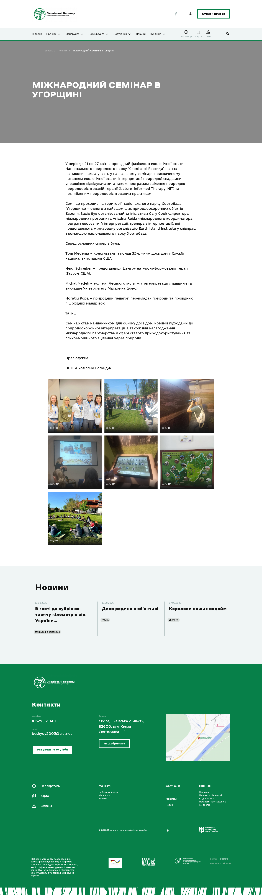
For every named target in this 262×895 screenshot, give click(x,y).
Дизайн (214, 859)
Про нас (51, 34)
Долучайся (120, 34)
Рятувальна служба (52, 750)
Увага (208, 36)
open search (228, 34)
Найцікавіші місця (108, 792)
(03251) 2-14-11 (45, 721)
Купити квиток (213, 14)
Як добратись (114, 743)
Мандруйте (72, 34)
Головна (37, 34)
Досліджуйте (96, 34)
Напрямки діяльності (210, 795)
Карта (198, 36)
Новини (141, 34)
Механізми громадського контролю (212, 803)
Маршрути (104, 795)
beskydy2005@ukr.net (52, 734)
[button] (190, 13)
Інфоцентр (186, 36)
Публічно (155, 34)
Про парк (204, 792)
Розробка (220, 863)
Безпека (46, 806)
